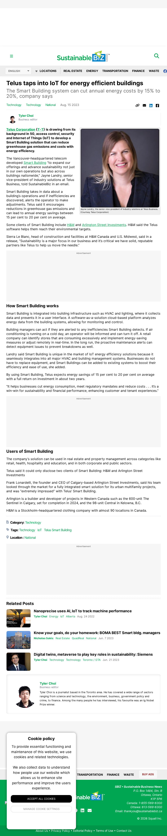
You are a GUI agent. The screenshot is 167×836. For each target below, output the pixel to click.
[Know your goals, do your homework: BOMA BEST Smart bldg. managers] (18, 640)
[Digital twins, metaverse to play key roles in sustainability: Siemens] (18, 661)
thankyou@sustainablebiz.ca (143, 811)
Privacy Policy (60, 830)
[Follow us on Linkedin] (82, 810)
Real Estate (73, 71)
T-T (40, 129)
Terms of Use (104, 830)
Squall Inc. (155, 818)
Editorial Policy (82, 830)
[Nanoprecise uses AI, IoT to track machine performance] (18, 618)
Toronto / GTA (92, 659)
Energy (92, 71)
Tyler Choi (26, 115)
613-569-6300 (152, 807)
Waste (154, 71)
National (50, 105)
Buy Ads (148, 774)
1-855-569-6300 (150, 803)
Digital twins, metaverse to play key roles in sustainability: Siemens (93, 654)
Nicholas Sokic (44, 638)
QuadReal (78, 638)
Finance (138, 71)
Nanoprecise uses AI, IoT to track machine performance (83, 611)
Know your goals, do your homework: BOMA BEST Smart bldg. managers (97, 633)
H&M (70, 225)
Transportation (115, 71)
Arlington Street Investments (104, 225)
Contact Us (123, 830)
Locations (47, 71)
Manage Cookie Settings (41, 809)
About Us (42, 830)
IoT (39, 530)
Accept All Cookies (41, 798)
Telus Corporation (20, 129)
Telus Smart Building (57, 530)
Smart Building (35, 163)
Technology (13, 105)
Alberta (70, 616)
